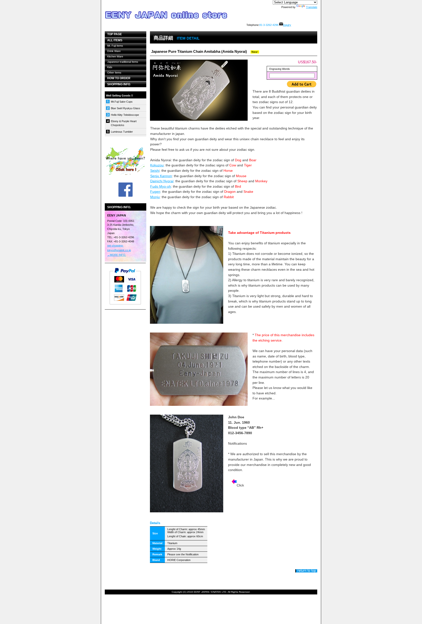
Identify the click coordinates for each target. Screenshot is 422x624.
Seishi (154, 170)
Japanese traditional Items (122, 61)
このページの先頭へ (306, 570)
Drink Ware (114, 51)
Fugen (155, 192)
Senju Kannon (161, 176)
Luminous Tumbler (122, 131)
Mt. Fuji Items (115, 45)
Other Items (114, 72)
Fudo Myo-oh (160, 186)
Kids (109, 67)
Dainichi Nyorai (161, 181)
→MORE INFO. (116, 254)
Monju (155, 197)
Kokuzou (157, 165)
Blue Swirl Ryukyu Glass (125, 108)
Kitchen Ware (115, 56)
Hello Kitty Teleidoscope (125, 114)
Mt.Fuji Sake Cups (122, 101)
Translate (311, 7)
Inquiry (287, 24)
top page (114, 34)
